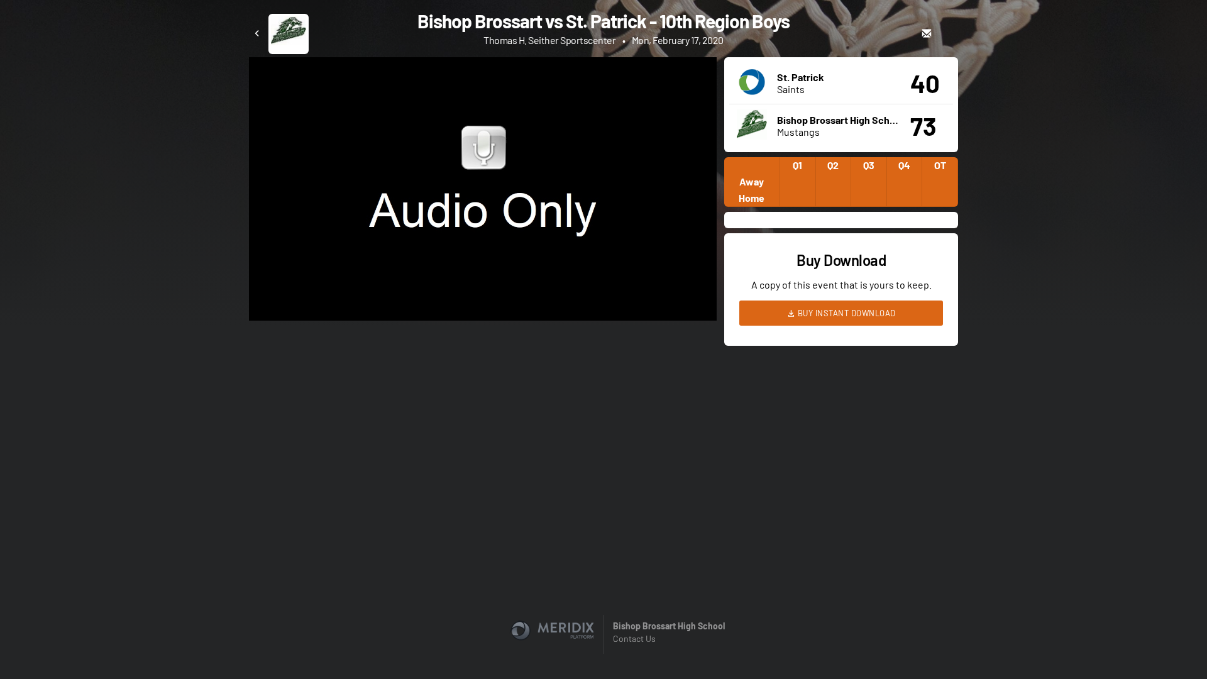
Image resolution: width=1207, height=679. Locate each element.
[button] (486, 192)
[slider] (482, 275)
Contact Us (634, 638)
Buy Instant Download (845, 313)
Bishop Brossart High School (669, 626)
